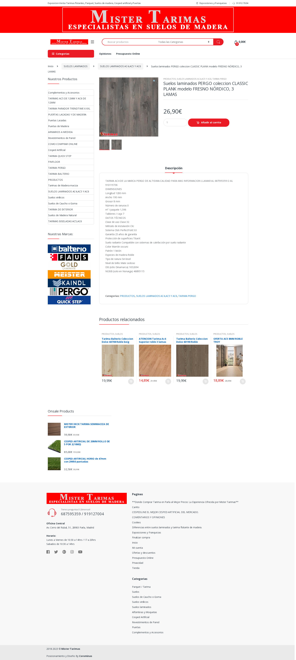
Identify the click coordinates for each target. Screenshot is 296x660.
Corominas (85, 656)
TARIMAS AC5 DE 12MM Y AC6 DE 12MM (67, 100)
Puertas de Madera (58, 126)
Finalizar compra (141, 537)
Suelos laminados (141, 607)
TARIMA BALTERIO (58, 173)
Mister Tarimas (70, 648)
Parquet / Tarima (141, 586)
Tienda (135, 568)
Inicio (50, 66)
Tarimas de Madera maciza (63, 185)
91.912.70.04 (242, 3)
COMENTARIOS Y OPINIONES (148, 517)
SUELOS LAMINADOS (76, 66)
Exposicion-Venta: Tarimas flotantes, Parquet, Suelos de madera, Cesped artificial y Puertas (94, 3)
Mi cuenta (137, 547)
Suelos (135, 591)
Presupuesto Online (128, 53)
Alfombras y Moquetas (144, 612)
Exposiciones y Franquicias (213, 3)
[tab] (173, 169)
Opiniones (105, 53)
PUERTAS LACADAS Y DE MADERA (67, 114)
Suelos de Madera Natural (62, 215)
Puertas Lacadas (57, 120)
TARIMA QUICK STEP (59, 156)
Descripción (173, 168)
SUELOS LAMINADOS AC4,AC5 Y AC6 (120, 66)
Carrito (135, 507)
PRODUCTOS (169, 78)
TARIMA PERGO (219, 78)
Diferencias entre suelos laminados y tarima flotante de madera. (167, 527)
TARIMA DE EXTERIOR (60, 209)
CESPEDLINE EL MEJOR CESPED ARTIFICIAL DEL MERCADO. (165, 512)
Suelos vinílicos (56, 197)
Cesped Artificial (56, 150)
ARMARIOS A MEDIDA (60, 132)
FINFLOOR (54, 161)
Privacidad (137, 562)
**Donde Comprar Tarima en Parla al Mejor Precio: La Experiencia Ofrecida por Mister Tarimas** (185, 502)
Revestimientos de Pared (61, 138)
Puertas (136, 627)
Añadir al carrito (211, 122)
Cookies (136, 522)
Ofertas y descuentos (143, 552)
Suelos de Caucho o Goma (62, 203)
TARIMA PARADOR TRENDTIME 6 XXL (69, 108)
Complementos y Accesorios (63, 92)
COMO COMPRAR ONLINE (62, 144)
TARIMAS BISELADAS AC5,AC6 (65, 221)
